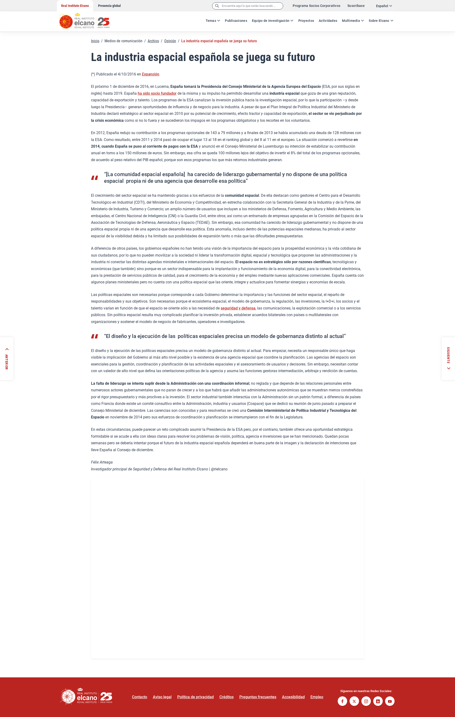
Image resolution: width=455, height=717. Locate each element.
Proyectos (306, 21)
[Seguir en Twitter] (354, 701)
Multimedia (351, 21)
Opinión (170, 41)
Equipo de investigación (270, 21)
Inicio (95, 41)
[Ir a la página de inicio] (88, 19)
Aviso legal (162, 697)
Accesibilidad (293, 697)
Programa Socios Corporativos (316, 6)
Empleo (316, 697)
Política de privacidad (195, 697)
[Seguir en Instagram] (366, 701)
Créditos (226, 697)
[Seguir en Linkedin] (378, 701)
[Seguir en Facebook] (342, 701)
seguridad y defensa (238, 308)
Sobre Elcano (379, 21)
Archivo (153, 41)
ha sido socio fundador (157, 93)
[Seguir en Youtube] (390, 701)
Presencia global (109, 6)
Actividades (328, 21)
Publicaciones (236, 21)
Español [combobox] (382, 6)
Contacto (139, 697)
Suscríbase (356, 6)
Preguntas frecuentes (257, 697)
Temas (211, 21)
